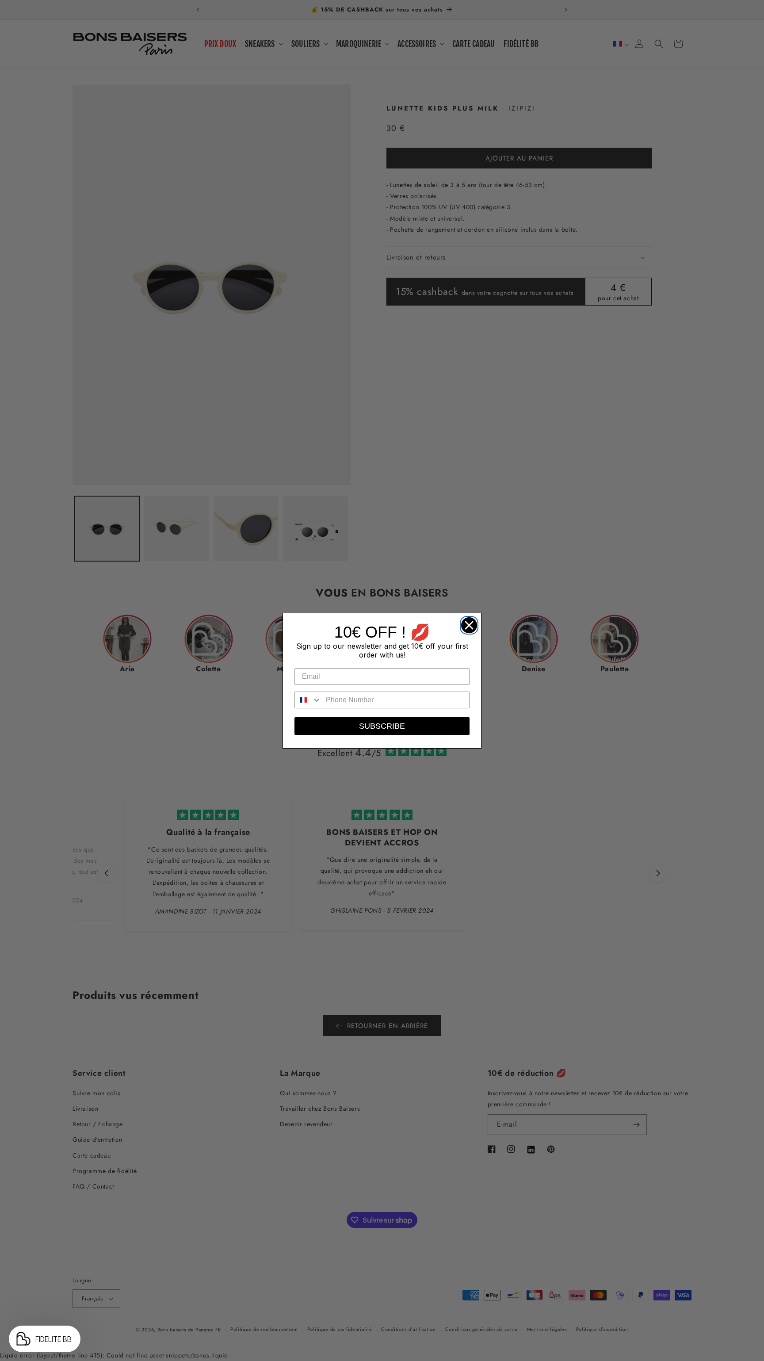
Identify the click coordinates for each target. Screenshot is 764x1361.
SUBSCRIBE (382, 726)
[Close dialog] (467, 623)
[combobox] (308, 700)
